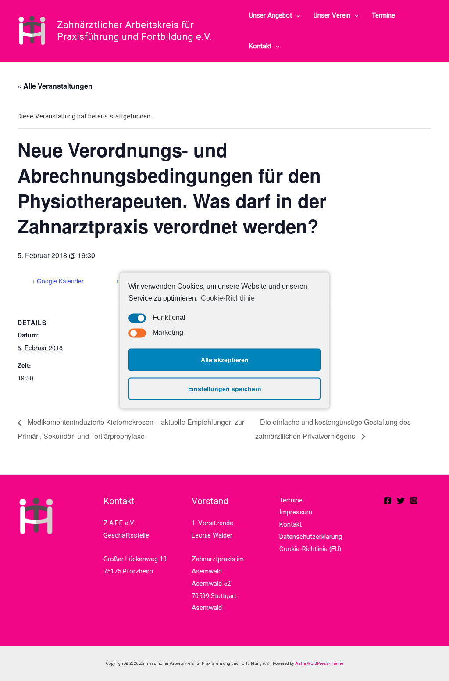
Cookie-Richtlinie (228, 298)
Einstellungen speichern (224, 388)
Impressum (295, 512)
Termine (383, 15)
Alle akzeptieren (225, 359)
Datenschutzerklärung (310, 537)
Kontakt (260, 46)
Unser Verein (332, 15)
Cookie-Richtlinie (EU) (310, 549)
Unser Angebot (270, 15)
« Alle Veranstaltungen (55, 86)
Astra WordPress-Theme (319, 663)
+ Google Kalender (58, 280)
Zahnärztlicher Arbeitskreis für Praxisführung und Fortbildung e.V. (134, 30)
